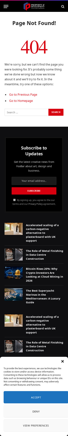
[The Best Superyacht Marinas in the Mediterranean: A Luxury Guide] (14, 294)
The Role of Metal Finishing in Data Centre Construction (44, 254)
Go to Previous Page (23, 95)
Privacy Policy (35, 203)
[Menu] (6, 6)
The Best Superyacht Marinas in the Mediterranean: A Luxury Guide (43, 296)
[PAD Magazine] (34, 6)
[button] (62, 361)
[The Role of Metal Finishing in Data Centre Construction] (14, 255)
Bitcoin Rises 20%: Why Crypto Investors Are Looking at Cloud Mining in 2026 (44, 274)
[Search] (62, 6)
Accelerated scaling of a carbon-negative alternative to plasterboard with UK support (42, 233)
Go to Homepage (21, 101)
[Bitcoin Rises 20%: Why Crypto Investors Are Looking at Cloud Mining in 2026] (14, 272)
